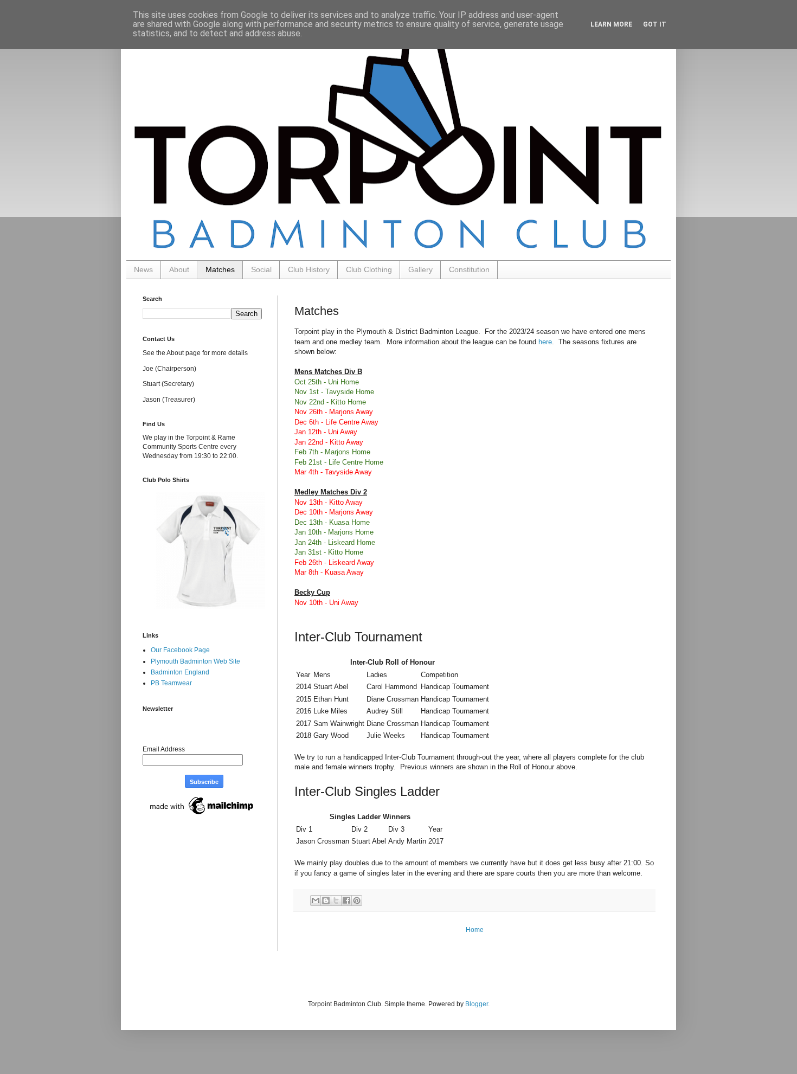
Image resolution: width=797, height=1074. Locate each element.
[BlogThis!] (325, 900)
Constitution (469, 269)
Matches (220, 269)
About (179, 269)
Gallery (420, 269)
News (143, 269)
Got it (654, 24)
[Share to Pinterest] (356, 900)
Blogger (476, 1004)
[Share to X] (336, 900)
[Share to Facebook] (346, 900)
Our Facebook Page (180, 650)
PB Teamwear (171, 683)
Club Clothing (369, 269)
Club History (309, 269)
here (545, 342)
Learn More (611, 24)
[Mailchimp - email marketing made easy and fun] (202, 815)
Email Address (164, 749)
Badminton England (180, 672)
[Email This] (315, 900)
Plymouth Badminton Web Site (195, 661)
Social (261, 269)
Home (475, 930)
